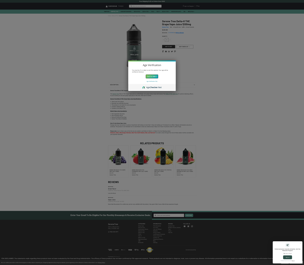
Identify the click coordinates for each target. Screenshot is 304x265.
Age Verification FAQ (152, 81)
